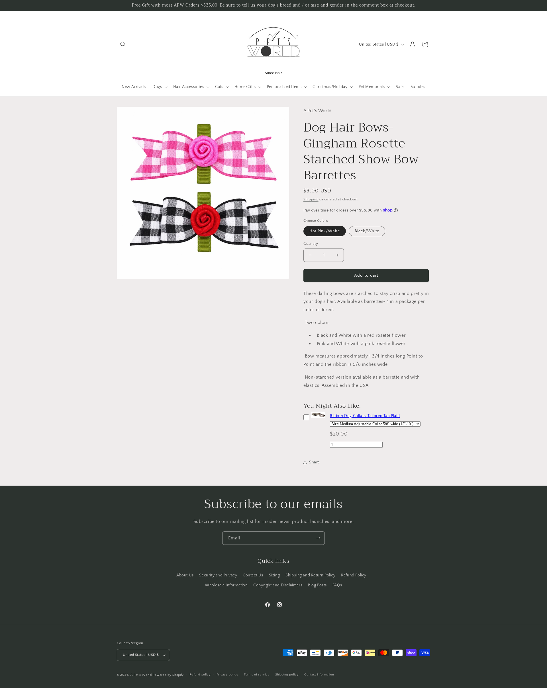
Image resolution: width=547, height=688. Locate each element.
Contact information (319, 674)
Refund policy (200, 674)
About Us (185, 575)
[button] (123, 44)
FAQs (337, 585)
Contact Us (253, 575)
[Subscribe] (318, 538)
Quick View (318, 418)
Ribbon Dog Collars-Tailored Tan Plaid (365, 416)
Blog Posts (317, 585)
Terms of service (257, 674)
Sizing (274, 575)
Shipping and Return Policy (310, 575)
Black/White (367, 231)
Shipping (311, 199)
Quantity (310, 244)
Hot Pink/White (324, 231)
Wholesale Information (226, 585)
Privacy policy (227, 674)
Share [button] (314, 462)
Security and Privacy (218, 575)
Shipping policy (287, 674)
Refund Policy (353, 575)
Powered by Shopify (168, 675)
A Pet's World (141, 675)
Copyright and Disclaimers (277, 585)
